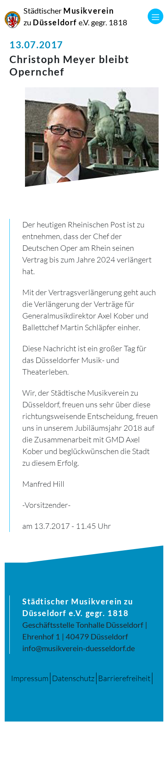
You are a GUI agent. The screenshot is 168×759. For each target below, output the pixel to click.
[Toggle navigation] (155, 16)
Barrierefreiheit (124, 678)
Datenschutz (73, 678)
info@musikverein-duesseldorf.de (78, 648)
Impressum (29, 678)
